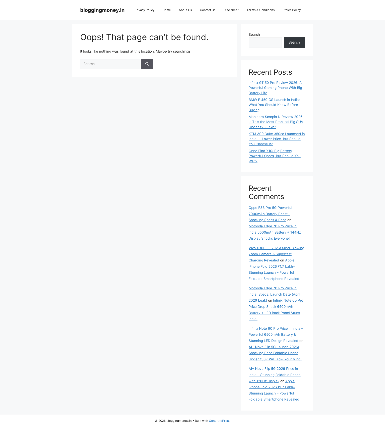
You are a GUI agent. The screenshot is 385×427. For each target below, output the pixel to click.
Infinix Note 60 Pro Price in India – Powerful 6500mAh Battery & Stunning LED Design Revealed (276, 334)
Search (254, 35)
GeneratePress (219, 421)
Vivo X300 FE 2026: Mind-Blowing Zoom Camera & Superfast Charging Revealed (276, 254)
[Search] (147, 64)
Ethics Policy (292, 10)
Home (166, 10)
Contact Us (208, 10)
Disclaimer (231, 10)
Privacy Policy (144, 10)
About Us (185, 10)
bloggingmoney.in (102, 10)
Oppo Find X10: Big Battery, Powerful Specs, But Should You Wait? (275, 156)
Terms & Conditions (261, 10)
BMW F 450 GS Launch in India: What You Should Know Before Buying (274, 105)
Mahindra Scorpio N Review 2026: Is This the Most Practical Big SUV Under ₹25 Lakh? (276, 122)
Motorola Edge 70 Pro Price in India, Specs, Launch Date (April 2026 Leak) (274, 294)
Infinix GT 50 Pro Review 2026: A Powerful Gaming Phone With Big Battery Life (275, 88)
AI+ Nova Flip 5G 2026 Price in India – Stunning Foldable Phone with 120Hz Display (275, 375)
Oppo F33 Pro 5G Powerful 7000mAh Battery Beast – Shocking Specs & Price (270, 214)
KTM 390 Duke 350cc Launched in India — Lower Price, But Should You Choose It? (277, 139)
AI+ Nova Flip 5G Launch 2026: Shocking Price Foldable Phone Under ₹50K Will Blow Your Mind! (275, 353)
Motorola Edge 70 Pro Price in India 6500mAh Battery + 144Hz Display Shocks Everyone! (275, 232)
